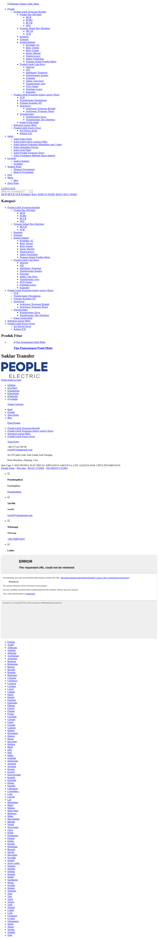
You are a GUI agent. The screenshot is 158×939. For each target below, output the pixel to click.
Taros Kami (13, 441)
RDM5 (51, 194)
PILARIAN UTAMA (57, 468)
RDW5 (59, 194)
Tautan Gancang (15, 404)
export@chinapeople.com (19, 449)
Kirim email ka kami (11, 380)
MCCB (11, 194)
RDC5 (66, 194)
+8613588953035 (16, 539)
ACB (17, 194)
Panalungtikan (14, 491)
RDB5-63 (43, 194)
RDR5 (74, 194)
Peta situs (21, 468)
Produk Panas (8, 468)
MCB (4, 194)
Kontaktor (26, 194)
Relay (34, 194)
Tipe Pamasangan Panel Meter (33, 348)
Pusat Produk (13, 423)
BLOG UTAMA (36, 468)
